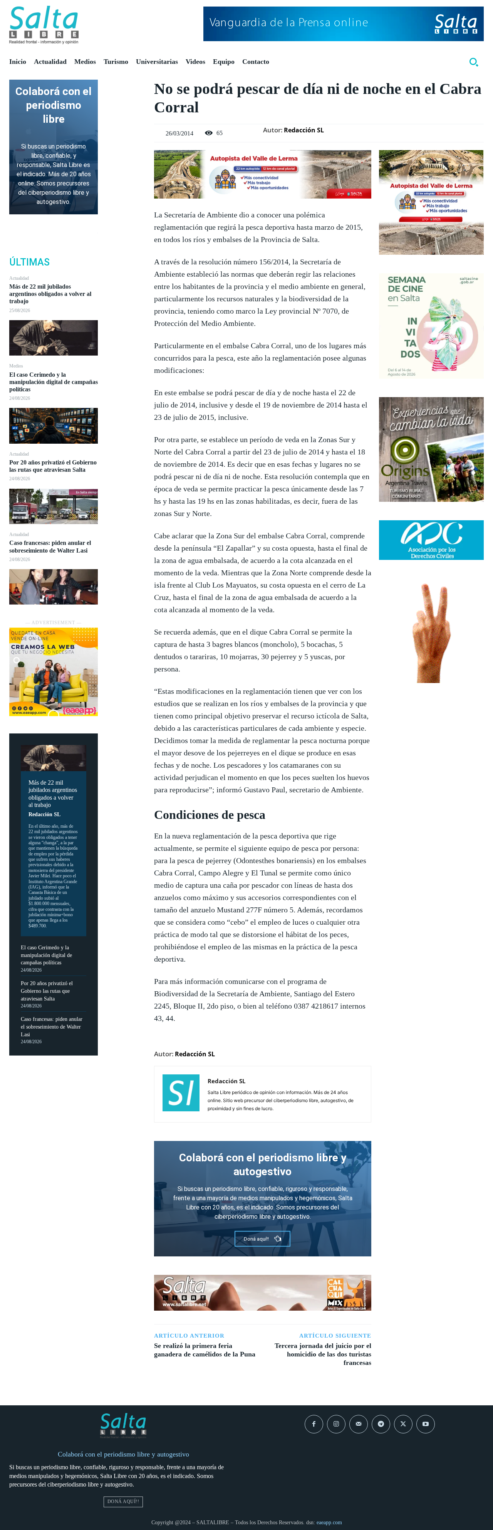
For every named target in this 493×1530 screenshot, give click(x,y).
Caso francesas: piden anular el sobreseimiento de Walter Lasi (51, 1026)
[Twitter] (126, 105)
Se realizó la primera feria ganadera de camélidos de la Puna (204, 1350)
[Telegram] (381, 1424)
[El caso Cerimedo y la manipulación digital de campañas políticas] (53, 425)
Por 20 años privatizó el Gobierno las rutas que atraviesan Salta (53, 466)
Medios (16, 366)
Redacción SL (44, 814)
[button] (474, 62)
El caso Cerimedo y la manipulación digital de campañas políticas (53, 382)
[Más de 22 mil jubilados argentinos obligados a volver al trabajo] (53, 338)
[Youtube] (425, 1424)
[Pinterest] (126, 123)
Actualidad (19, 278)
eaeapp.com (329, 1522)
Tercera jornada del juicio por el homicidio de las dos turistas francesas (323, 1354)
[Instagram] (336, 1424)
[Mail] (358, 1424)
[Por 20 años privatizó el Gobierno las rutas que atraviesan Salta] (53, 506)
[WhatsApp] (126, 141)
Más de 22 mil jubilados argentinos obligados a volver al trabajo (50, 293)
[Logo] (44, 25)
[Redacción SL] (181, 1094)
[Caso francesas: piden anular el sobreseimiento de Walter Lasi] (53, 587)
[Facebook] (126, 87)
